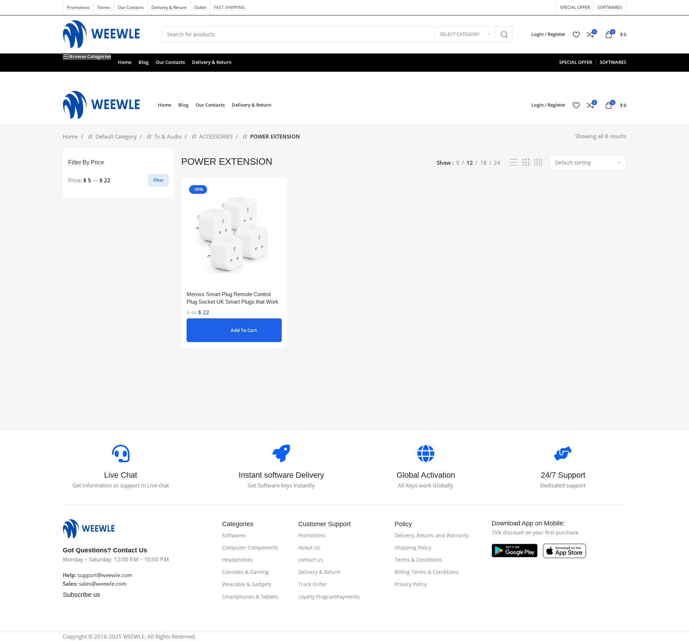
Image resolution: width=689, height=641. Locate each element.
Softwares (234, 535)
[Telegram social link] (154, 612)
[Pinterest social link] (546, 7)
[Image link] (92, 528)
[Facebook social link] (500, 7)
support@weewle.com (97, 575)
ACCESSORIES (216, 136)
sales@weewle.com (103, 583)
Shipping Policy (413, 547)
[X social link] (512, 7)
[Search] (504, 34)
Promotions (311, 535)
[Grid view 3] (525, 162)
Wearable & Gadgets (246, 584)
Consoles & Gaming (245, 572)
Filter (158, 180)
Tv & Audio (168, 136)
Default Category (116, 136)
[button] (234, 330)
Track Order (312, 584)
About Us (309, 547)
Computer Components (250, 547)
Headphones (237, 559)
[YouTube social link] (535, 7)
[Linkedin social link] (134, 612)
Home (71, 136)
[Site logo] (107, 33)
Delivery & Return (319, 572)
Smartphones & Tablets (250, 596)
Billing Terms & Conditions (427, 572)
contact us (310, 559)
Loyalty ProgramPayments (329, 596)
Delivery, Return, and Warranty (432, 535)
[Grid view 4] (538, 162)
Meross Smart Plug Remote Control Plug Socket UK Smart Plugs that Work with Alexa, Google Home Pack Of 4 (232, 301)
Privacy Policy (411, 584)
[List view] (513, 162)
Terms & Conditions (418, 559)
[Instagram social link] (523, 7)
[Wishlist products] (576, 34)
